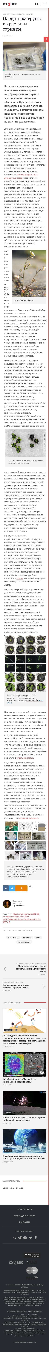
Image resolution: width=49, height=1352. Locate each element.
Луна (38, 937)
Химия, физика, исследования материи (31, 963)
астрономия (13, 937)
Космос (29, 14)
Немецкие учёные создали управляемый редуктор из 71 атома (31, 969)
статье (20, 578)
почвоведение (24, 942)
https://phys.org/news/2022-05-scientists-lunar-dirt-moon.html (21, 915)
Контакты (24, 1222)
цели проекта (24, 1209)
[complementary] (48, 680)
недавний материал (28, 818)
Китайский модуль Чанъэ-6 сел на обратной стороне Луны (19, 1080)
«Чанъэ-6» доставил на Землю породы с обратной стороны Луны (24, 1119)
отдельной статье (25, 758)
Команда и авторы (24, 1216)
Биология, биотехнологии (14, 14)
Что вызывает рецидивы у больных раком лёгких (16, 986)
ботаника (27, 937)
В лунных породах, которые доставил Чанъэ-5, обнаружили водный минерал (24, 1157)
